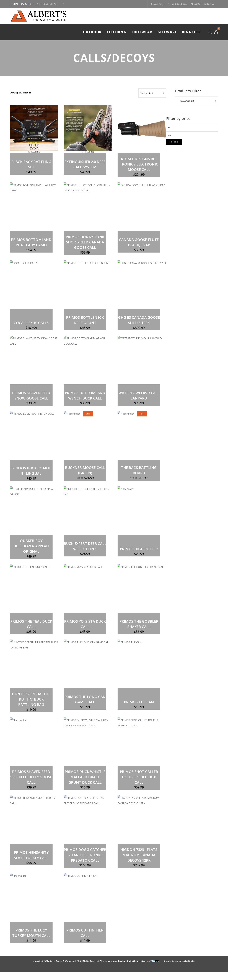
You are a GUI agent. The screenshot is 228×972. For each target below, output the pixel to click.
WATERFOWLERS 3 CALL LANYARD (138, 395)
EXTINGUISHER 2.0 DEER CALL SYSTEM (85, 164)
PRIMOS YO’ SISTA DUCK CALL (85, 624)
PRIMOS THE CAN (139, 702)
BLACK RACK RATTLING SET (31, 164)
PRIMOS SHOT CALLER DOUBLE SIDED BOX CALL (139, 777)
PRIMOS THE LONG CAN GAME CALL (85, 699)
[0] (216, 32)
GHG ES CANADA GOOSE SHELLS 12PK (139, 320)
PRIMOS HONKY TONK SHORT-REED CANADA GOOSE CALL (85, 242)
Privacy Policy (158, 4)
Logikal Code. (188, 961)
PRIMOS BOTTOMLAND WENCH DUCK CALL (85, 395)
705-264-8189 (46, 4)
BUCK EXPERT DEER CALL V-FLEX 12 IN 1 (85, 546)
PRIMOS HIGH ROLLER (139, 548)
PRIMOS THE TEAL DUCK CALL (31, 624)
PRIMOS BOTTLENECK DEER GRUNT (85, 320)
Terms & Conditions (177, 4)
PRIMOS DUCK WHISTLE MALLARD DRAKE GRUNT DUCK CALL (85, 777)
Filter (173, 141)
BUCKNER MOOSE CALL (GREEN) (85, 470)
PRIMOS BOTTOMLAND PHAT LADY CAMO (31, 242)
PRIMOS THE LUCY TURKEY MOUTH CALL (31, 933)
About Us (195, 4)
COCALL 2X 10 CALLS (31, 322)
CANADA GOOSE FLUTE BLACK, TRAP (139, 242)
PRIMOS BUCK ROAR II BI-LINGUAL (31, 471)
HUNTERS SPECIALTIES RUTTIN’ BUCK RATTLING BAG (31, 699)
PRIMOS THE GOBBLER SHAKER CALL (139, 624)
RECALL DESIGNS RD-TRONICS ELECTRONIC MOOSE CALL (139, 164)
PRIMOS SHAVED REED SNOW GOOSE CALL (31, 395)
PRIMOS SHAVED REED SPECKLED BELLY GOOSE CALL (31, 777)
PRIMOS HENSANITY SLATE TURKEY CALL (31, 855)
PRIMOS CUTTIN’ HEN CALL (85, 933)
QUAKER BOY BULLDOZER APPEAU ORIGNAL (31, 546)
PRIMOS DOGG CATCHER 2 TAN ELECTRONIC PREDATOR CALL (85, 855)
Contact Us (208, 4)
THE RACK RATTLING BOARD (139, 470)
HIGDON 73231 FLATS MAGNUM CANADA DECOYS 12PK (138, 855)
